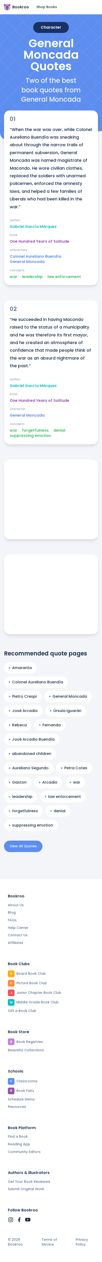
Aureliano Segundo (30, 768)
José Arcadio (25, 710)
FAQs (12, 920)
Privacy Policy (82, 1242)
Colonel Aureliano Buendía (35, 256)
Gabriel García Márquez (33, 226)
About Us (16, 905)
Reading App (19, 1144)
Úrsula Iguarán (67, 710)
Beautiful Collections (26, 1050)
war (13, 276)
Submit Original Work (26, 1189)
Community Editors (24, 1151)
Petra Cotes (75, 768)
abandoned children (31, 753)
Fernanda (51, 725)
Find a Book (18, 1136)
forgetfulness (35, 430)
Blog (12, 912)
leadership (32, 276)
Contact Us (18, 935)
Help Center (18, 927)
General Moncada (27, 261)
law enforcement (64, 276)
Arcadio (49, 782)
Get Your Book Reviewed (29, 1181)
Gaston (19, 782)
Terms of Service (49, 1242)
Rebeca (19, 725)
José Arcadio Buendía (33, 739)
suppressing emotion (30, 435)
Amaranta (22, 667)
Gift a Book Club (22, 1010)
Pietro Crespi (24, 696)
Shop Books (47, 7)
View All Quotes (23, 846)
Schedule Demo (21, 1099)
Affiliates (15, 942)
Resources (17, 1106)
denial (59, 430)
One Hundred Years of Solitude (39, 241)
